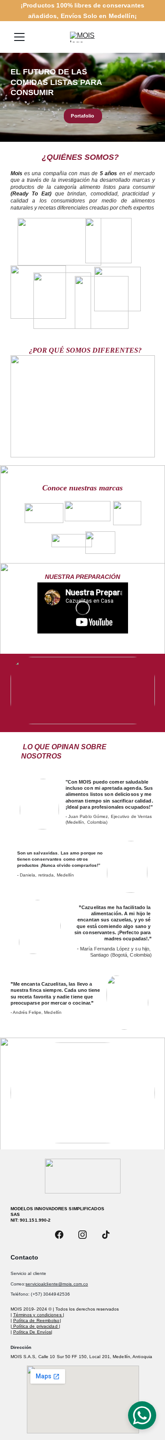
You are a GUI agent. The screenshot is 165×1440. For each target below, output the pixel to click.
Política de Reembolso (36, 1320)
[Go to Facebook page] (59, 1234)
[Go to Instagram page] (82, 1234)
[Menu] (19, 37)
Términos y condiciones (38, 1314)
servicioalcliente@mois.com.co (57, 1284)
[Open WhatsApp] (142, 1415)
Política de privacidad (36, 1326)
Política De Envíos (32, 1332)
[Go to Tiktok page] (106, 1234)
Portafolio (82, 115)
